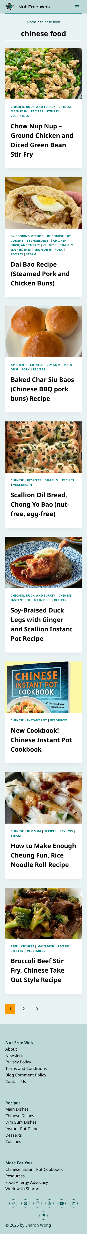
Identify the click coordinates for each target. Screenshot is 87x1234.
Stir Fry (52, 111)
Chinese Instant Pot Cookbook (34, 1169)
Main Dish (19, 111)
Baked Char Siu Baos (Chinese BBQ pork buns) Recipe (42, 389)
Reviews (66, 831)
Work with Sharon (22, 1188)
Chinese (65, 107)
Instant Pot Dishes (22, 1128)
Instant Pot (21, 600)
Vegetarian (22, 485)
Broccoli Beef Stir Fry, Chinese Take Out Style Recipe (37, 970)
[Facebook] (13, 1203)
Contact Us (15, 1081)
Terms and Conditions (26, 1068)
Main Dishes (17, 1109)
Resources (59, 720)
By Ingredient (38, 241)
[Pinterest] (25, 1203)
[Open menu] (77, 7)
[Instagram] (37, 1203)
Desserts (34, 480)
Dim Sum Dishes (21, 1122)
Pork (58, 250)
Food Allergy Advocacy (26, 1182)
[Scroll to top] (75, 1227)
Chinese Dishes (19, 1115)
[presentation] (43, 73)
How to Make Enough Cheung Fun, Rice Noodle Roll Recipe (43, 855)
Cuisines (13, 1141)
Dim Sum (66, 245)
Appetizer (19, 365)
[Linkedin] (74, 1203)
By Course (55, 236)
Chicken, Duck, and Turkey (33, 107)
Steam (31, 254)
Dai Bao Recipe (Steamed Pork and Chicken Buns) (40, 273)
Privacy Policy (18, 1062)
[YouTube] (62, 1203)
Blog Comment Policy (25, 1075)
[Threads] (50, 1203)
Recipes (37, 111)
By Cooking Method (27, 236)
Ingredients (21, 250)
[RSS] (43, 1216)
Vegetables (20, 116)
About (11, 1049)
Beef (14, 946)
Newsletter (15, 1055)
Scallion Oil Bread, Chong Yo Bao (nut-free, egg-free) (40, 504)
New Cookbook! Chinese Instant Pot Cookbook (41, 739)
